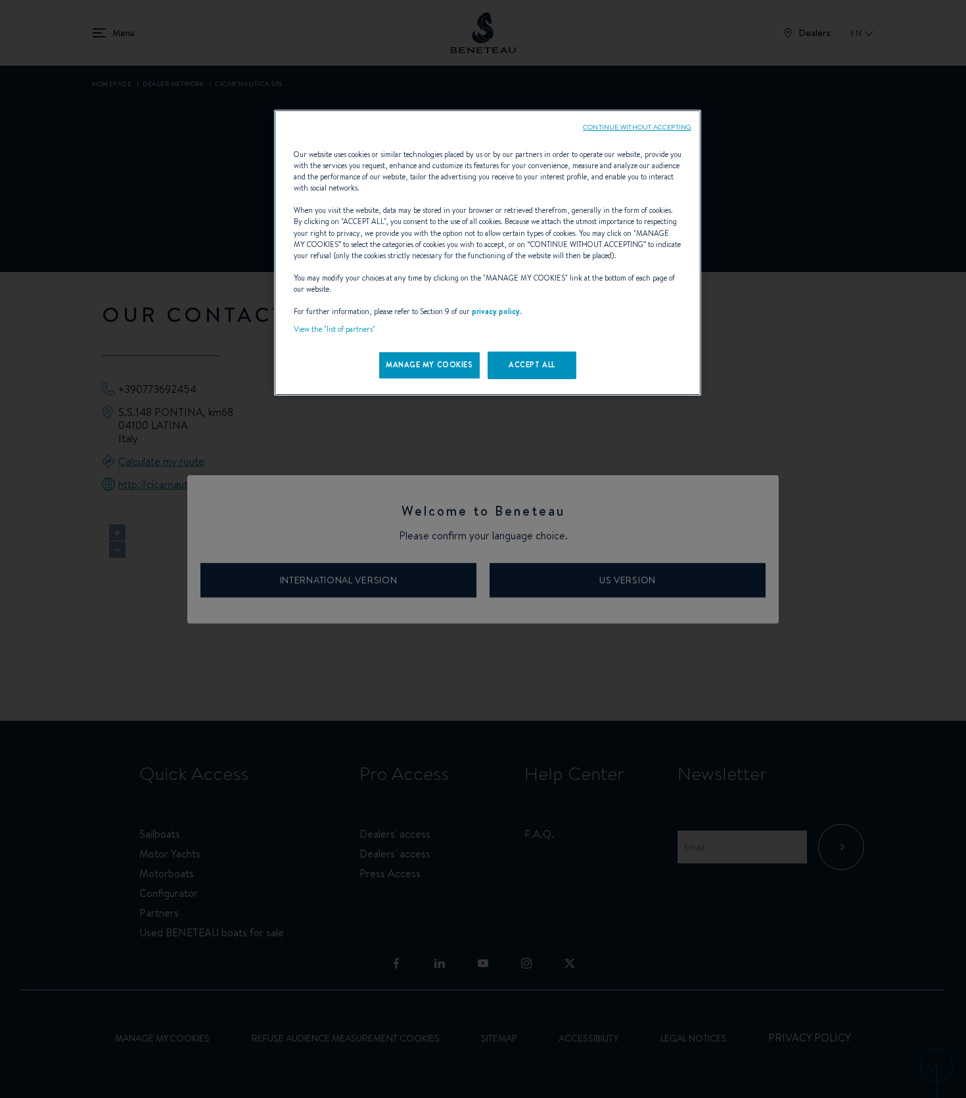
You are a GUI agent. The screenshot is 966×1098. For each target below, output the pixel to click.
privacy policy (496, 311)
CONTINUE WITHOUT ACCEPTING (637, 126)
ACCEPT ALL (532, 364)
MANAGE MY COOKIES (429, 364)
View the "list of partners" (334, 329)
